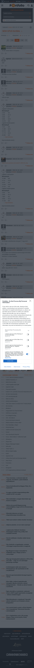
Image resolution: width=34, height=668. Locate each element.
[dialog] (17, 334)
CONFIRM (10, 361)
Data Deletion (7, 366)
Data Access (17, 366)
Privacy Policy (26, 366)
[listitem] (17, 330)
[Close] (30, 301)
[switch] (27, 334)
